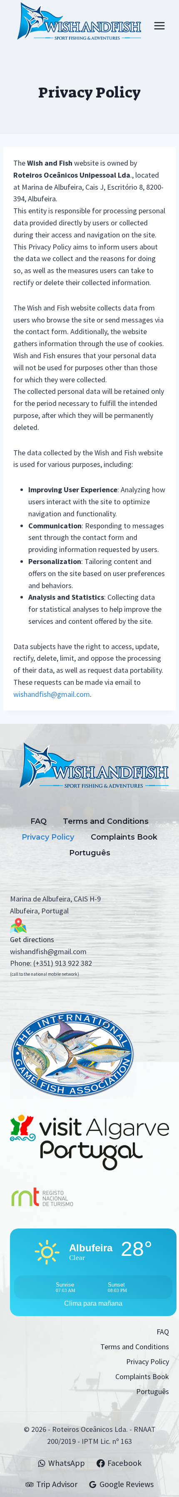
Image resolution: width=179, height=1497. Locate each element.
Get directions (32, 939)
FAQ (38, 821)
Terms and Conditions (106, 821)
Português (89, 852)
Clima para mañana (93, 1303)
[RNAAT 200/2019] (89, 1195)
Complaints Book (124, 837)
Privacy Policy (48, 837)
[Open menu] (159, 25)
